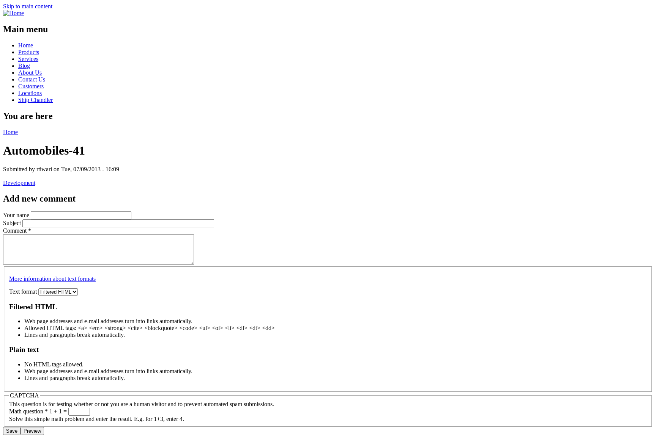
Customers (31, 86)
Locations (30, 93)
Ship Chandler (35, 100)
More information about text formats (52, 278)
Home (25, 45)
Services (28, 59)
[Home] (13, 13)
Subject (12, 223)
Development (19, 183)
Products (28, 52)
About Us (30, 72)
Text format (23, 291)
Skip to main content (27, 6)
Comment (17, 230)
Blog (24, 66)
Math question (28, 411)
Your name (17, 215)
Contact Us (31, 79)
